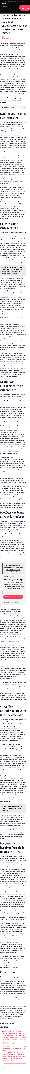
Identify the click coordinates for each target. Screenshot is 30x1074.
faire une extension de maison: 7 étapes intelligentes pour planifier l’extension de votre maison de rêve (14, 1033)
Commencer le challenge (13, 597)
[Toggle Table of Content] (23, 107)
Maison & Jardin (6, 38)
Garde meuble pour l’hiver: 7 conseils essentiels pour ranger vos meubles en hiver (14, 1040)
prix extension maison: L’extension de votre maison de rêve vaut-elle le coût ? (14, 1065)
